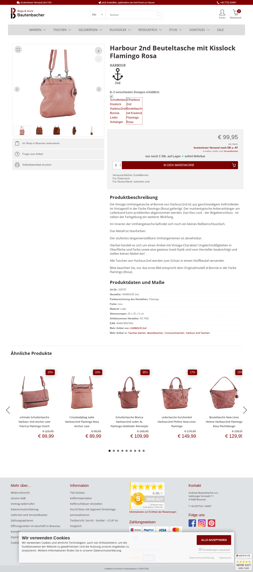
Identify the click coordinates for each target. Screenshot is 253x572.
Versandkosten (231, 151)
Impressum (18, 537)
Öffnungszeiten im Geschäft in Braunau (35, 526)
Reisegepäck (147, 30)
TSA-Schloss (77, 492)
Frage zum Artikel (32, 154)
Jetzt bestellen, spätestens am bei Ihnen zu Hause (128, 2)
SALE (220, 30)
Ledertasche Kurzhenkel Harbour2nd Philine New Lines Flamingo (177, 421)
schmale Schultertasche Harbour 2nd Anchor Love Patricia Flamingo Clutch (34, 421)
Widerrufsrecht (20, 492)
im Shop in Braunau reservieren (41, 143)
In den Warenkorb (179, 165)
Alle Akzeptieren (214, 539)
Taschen (59, 30)
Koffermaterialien (81, 498)
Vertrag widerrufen (23, 504)
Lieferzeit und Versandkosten (29, 515)
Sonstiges (197, 30)
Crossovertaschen (174, 333)
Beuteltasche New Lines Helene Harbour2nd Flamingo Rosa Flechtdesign (224, 421)
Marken (35, 30)
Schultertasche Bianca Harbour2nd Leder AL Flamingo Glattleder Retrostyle (129, 421)
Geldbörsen (88, 30)
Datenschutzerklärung (25, 509)
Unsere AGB (18, 498)
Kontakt (15, 531)
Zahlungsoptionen (22, 520)
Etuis (173, 30)
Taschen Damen (137, 333)
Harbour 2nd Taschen (198, 333)
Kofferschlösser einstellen (86, 504)
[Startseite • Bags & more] (28, 13)
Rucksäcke (118, 30)
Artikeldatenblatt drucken (36, 164)
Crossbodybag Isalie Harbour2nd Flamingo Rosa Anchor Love (82, 421)
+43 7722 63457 (228, 2)
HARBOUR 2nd (138, 328)
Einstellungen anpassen (216, 549)
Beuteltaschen (155, 333)
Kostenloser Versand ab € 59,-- (37, 2)
